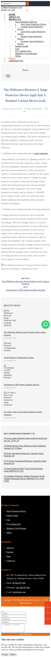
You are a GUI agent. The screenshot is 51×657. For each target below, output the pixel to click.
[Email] (47, 610)
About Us (10, 548)
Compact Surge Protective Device (30, 28)
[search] (27, 3)
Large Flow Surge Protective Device (31, 32)
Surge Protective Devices (16, 511)
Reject (13, 654)
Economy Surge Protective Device (30, 42)
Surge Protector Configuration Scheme (19, 358)
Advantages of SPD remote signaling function (25, 290)
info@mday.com (19, 592)
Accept (5, 654)
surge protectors (41, 153)
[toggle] (27, 10)
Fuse (8, 520)
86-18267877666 (18, 583)
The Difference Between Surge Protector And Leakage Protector (25, 282)
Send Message (25, 634)
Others (18, 56)
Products (15, 19)
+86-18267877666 (23, 588)
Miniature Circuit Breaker (26, 53)
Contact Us (16, 61)
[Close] (2, 611)
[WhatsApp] (47, 604)
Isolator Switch (12, 516)
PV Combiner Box (14, 524)
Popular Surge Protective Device (29, 37)
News (9, 556)
